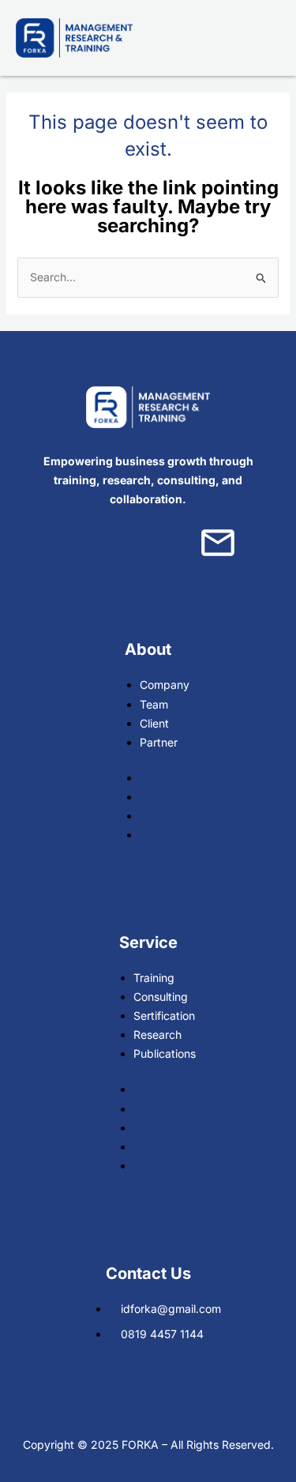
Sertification (164, 1015)
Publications (164, 1053)
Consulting (160, 996)
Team (154, 704)
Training (153, 977)
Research (157, 1034)
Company (164, 684)
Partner (159, 742)
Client (154, 723)
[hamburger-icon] (262, 38)
